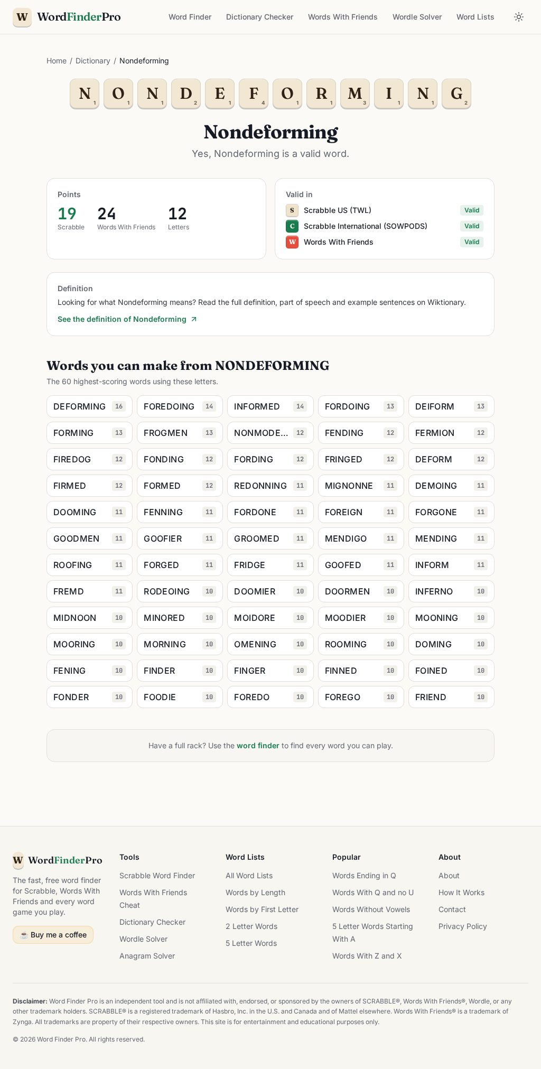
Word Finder (190, 16)
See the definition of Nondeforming (122, 318)
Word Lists (475, 16)
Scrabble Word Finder (157, 875)
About (449, 875)
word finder (258, 745)
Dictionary (93, 60)
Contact (452, 909)
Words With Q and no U (373, 892)
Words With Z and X (367, 955)
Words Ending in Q (364, 875)
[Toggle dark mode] (518, 16)
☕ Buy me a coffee (53, 934)
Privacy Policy (463, 926)
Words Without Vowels (371, 909)
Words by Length (255, 892)
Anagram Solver (147, 955)
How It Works (461, 892)
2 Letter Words (251, 926)
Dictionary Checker (259, 16)
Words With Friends (343, 16)
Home (56, 60)
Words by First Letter (262, 909)
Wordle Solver (417, 16)
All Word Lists (249, 875)
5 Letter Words (251, 942)
